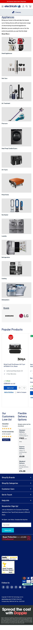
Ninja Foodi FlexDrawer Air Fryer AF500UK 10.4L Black (14, 365)
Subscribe (8, 530)
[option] (16, 12)
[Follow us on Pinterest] (16, 587)
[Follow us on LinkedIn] (24, 587)
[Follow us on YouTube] (20, 587)
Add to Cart (10, 388)
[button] (24, 388)
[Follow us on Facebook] (3, 587)
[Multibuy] (19, 6)
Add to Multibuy (9, 392)
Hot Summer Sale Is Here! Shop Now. (16, 1)
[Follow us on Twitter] (7, 587)
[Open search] (27, 6)
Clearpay (18, 12)
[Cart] (30, 6)
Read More (6, 440)
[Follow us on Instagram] (11, 587)
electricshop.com (6, 599)
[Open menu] (2, 6)
